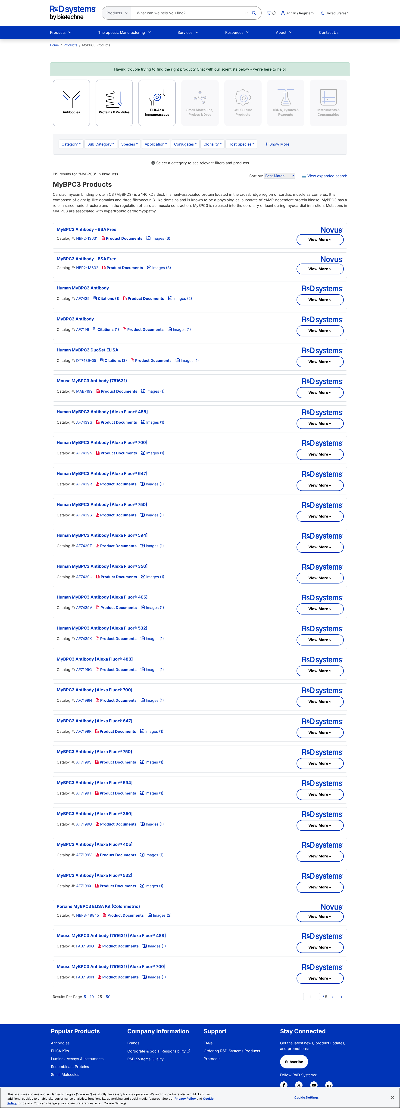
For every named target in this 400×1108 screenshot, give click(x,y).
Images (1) (181, 329)
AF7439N (84, 453)
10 (92, 996)
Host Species (239, 144)
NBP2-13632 (87, 267)
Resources (234, 32)
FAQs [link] (208, 1043)
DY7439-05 (86, 360)
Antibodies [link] (60, 1043)
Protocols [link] (212, 1058)
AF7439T (84, 545)
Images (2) (182, 298)
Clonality (211, 144)
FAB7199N (85, 977)
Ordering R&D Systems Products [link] (232, 1051)
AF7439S (84, 515)
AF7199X (83, 886)
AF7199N (84, 700)
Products (58, 32)
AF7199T (83, 793)
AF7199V (84, 855)
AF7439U (84, 576)
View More (318, 239)
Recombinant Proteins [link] (70, 1066)
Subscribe (294, 1061)
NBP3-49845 (87, 915)
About (281, 32)
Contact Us (328, 32)
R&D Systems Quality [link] (145, 1059)
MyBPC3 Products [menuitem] (96, 45)
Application (154, 144)
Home (54, 45)
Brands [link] (133, 1043)
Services (185, 32)
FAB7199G (85, 946)
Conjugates (184, 144)
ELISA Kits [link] (60, 1051)
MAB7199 (84, 391)
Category (70, 144)
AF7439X (84, 638)
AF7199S (83, 762)
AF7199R (83, 731)
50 (108, 996)
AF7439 (83, 298)
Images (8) (161, 267)
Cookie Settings (306, 1097)
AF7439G (84, 422)
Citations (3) (115, 360)
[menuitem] (54, 45)
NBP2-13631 (87, 238)
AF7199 (82, 329)
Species (128, 144)
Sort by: (256, 176)
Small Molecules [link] (65, 1074)
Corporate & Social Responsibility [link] (156, 1051)
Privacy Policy (185, 1099)
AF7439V (84, 607)
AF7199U (84, 824)
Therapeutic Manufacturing (121, 32)
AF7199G (84, 669)
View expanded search (326, 176)
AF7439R (84, 484)
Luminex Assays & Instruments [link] (77, 1058)
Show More (278, 144)
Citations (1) (108, 298)
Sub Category (100, 144)
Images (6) (160, 238)
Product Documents (123, 238)
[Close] (393, 1097)
